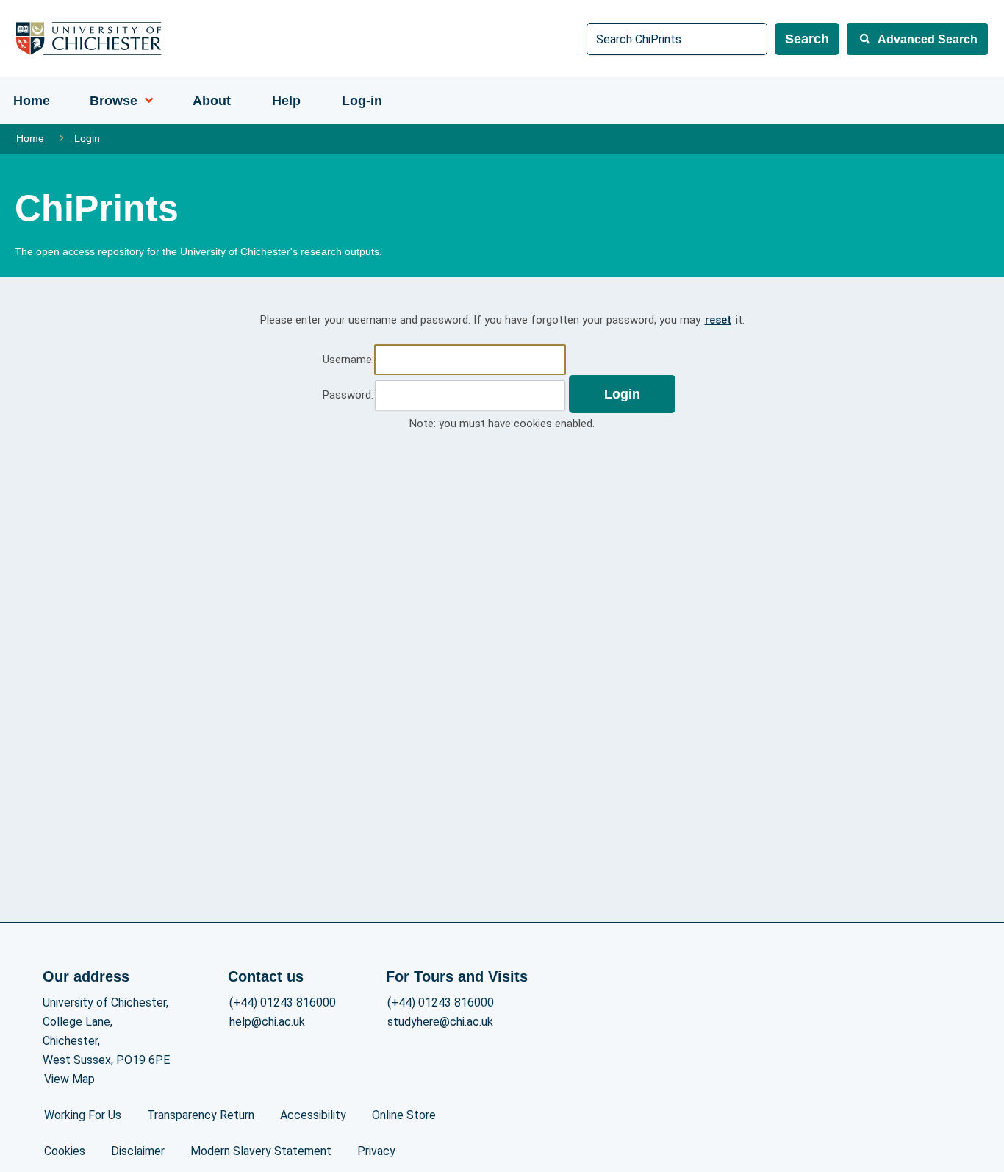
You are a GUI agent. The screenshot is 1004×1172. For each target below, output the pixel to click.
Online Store (404, 1115)
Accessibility (313, 1115)
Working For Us (82, 1115)
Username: (348, 359)
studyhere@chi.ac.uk (440, 1022)
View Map (69, 1079)
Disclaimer (138, 1151)
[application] (145, 101)
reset (718, 319)
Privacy (376, 1151)
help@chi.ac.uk (267, 1022)
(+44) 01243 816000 (282, 1003)
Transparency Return (200, 1115)
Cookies (64, 1151)
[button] (622, 394)
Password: (348, 394)
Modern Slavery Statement (260, 1151)
